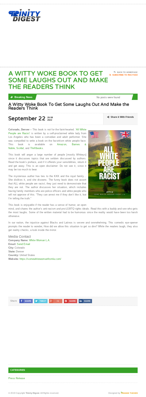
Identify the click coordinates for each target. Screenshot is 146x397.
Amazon (61, 144)
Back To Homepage (127, 72)
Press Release (16, 378)
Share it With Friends (122, 117)
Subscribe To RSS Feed (125, 75)
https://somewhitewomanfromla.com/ (40, 258)
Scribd (20, 148)
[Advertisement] (110, 36)
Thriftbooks (36, 148)
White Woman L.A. (39, 240)
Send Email (23, 244)
